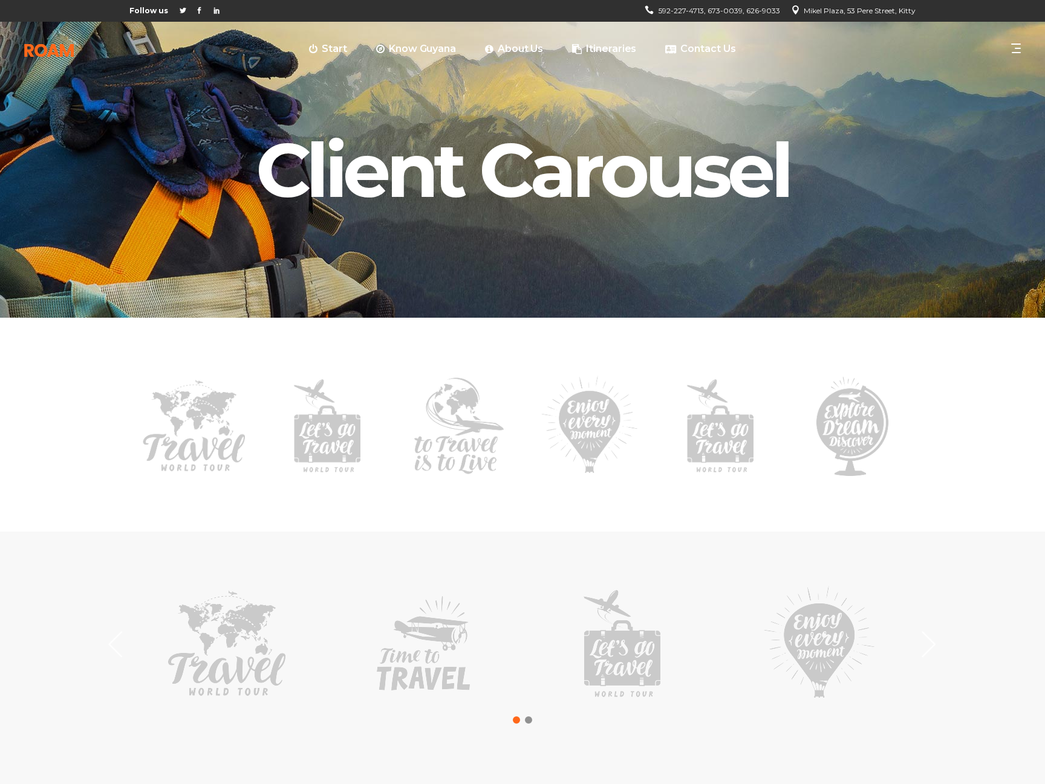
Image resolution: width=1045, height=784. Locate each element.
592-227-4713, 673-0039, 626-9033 (719, 10)
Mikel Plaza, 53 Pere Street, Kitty (860, 10)
